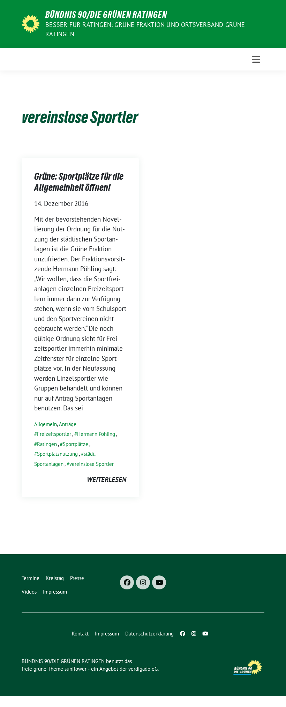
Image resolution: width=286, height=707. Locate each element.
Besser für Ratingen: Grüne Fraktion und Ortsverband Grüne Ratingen (145, 29)
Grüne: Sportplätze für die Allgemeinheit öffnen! (78, 182)
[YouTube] (159, 582)
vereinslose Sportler (91, 464)
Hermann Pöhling (96, 434)
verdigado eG (143, 668)
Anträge (67, 424)
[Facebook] (127, 582)
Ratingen (47, 444)
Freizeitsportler (54, 434)
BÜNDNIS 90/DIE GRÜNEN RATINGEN (106, 14)
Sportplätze (75, 444)
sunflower (75, 668)
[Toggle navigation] (256, 59)
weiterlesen (106, 479)
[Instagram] (143, 582)
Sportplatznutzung (57, 454)
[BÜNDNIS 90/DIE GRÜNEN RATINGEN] (31, 23)
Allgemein (45, 424)
